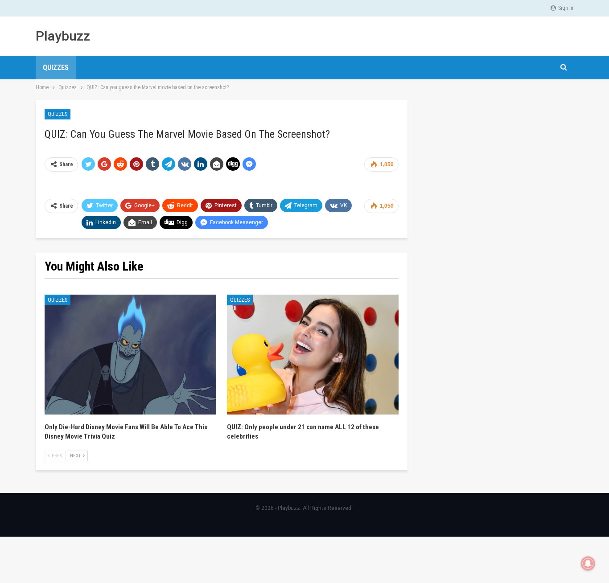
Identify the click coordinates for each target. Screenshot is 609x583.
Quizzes (56, 67)
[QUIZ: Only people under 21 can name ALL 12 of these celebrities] (313, 355)
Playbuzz (63, 36)
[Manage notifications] (588, 563)
